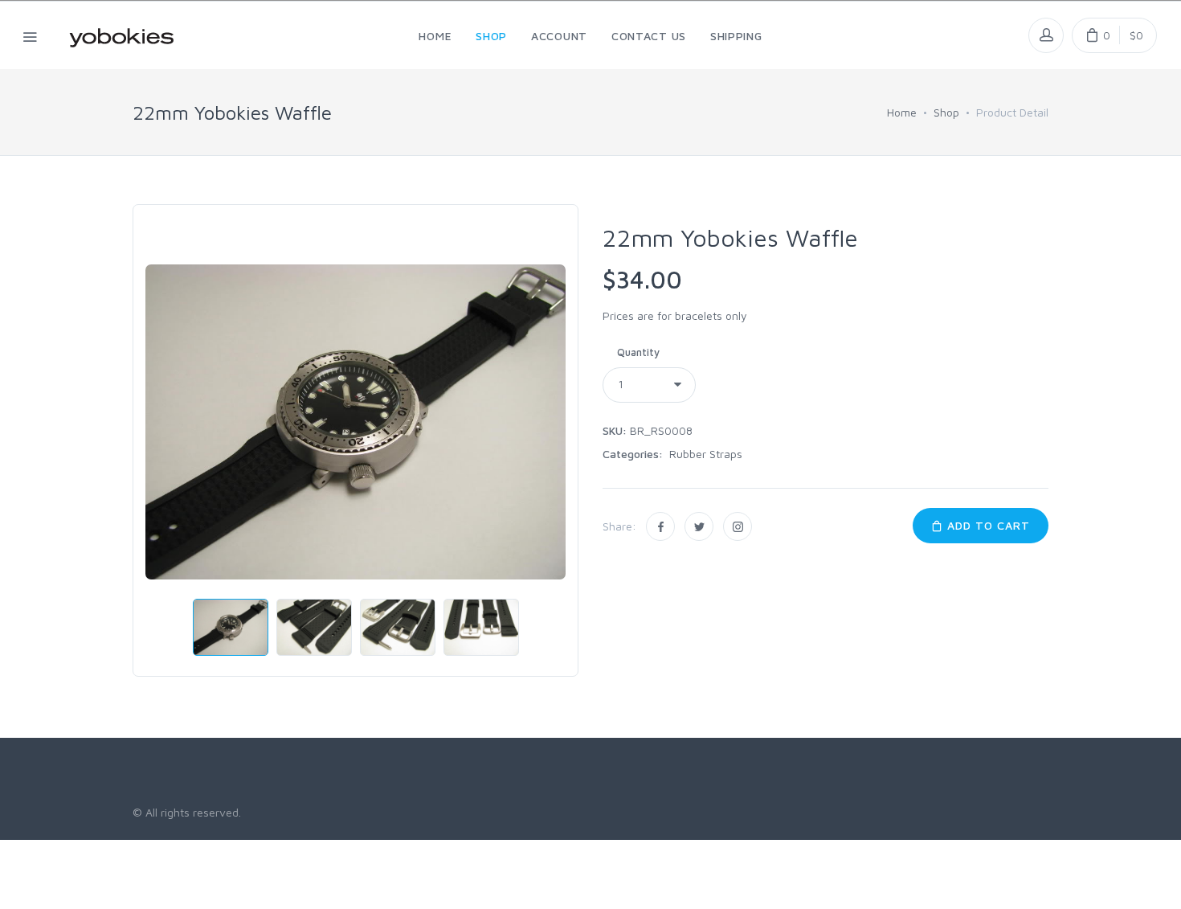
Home (902, 112)
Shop (946, 112)
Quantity (638, 352)
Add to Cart (986, 525)
